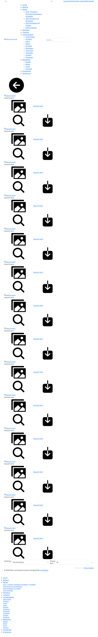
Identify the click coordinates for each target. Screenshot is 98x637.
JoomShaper (44, 570)
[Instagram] (7, 1)
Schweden (29, 53)
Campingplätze (27, 35)
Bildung (25, 7)
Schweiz (28, 55)
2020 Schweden (31, 28)
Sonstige (29, 69)
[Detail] (18, 120)
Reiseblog (26, 30)
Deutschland (30, 37)
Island (28, 41)
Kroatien (29, 46)
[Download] (47, 120)
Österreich (29, 51)
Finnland (29, 39)
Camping (25, 32)
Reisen (24, 9)
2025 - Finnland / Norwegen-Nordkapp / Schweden (34, 14)
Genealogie (26, 71)
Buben (28, 64)
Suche (28, 67)
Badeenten (26, 60)
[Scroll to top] (0, 636)
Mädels (28, 62)
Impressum (26, 73)
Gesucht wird (38, 106)
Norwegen (29, 48)
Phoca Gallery (89, 568)
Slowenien (29, 57)
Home (24, 5)
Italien (28, 44)
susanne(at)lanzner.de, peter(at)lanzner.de (78, 1)
